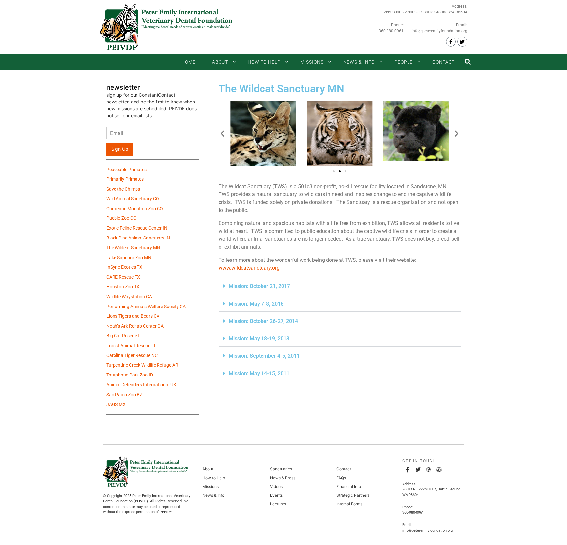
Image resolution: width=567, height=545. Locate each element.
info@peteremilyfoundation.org (439, 31)
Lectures (278, 503)
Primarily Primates (125, 180)
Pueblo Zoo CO (121, 219)
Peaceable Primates (126, 170)
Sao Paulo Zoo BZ (124, 395)
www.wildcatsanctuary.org (249, 268)
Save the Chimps (123, 190)
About (220, 62)
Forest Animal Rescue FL (131, 346)
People (403, 62)
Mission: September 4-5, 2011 (264, 356)
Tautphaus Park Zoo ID (129, 375)
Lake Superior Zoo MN (128, 258)
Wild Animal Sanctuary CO (132, 199)
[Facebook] (451, 42)
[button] (223, 133)
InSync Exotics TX (124, 268)
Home (188, 62)
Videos (276, 486)
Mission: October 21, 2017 (259, 286)
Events (276, 495)
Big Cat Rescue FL (124, 336)
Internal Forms (349, 503)
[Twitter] (462, 42)
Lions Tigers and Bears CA (132, 317)
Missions (312, 62)
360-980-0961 (391, 31)
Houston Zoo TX (122, 287)
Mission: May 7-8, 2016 (256, 304)
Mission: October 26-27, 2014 (263, 321)
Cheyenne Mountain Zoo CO (134, 209)
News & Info (359, 62)
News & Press (282, 477)
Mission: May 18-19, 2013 (259, 338)
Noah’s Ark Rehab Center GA (135, 327)
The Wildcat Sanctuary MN (133, 248)
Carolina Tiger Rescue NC (132, 356)
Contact (443, 62)
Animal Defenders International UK (141, 385)
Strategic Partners (352, 495)
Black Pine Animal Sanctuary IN (138, 238)
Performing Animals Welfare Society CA (146, 307)
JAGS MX (116, 405)
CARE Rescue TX (123, 278)
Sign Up (119, 149)
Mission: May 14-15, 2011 (259, 373)
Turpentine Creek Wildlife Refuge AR (142, 366)
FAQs (341, 477)
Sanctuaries (281, 468)
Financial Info (348, 486)
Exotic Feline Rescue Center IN (136, 229)
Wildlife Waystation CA (129, 297)
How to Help (264, 62)
